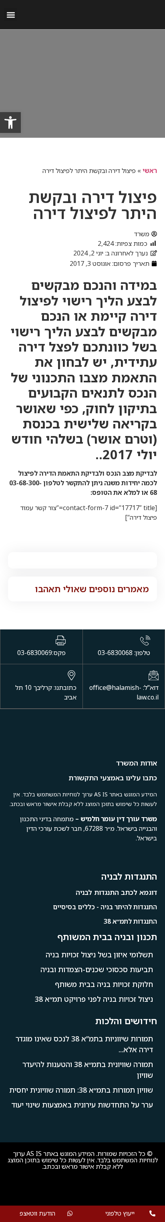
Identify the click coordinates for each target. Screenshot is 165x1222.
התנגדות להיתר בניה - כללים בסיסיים (105, 906)
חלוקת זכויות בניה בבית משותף (104, 984)
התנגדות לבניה (129, 876)
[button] (10, 14)
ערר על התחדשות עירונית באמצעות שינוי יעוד (82, 1104)
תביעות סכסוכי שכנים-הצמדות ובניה (96, 969)
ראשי (150, 170)
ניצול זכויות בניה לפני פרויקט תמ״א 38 (94, 999)
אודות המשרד (136, 763)
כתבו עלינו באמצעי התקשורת (112, 777)
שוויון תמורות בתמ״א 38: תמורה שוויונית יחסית (81, 1090)
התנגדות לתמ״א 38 (130, 921)
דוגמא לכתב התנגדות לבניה (116, 892)
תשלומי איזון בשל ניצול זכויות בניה (99, 954)
